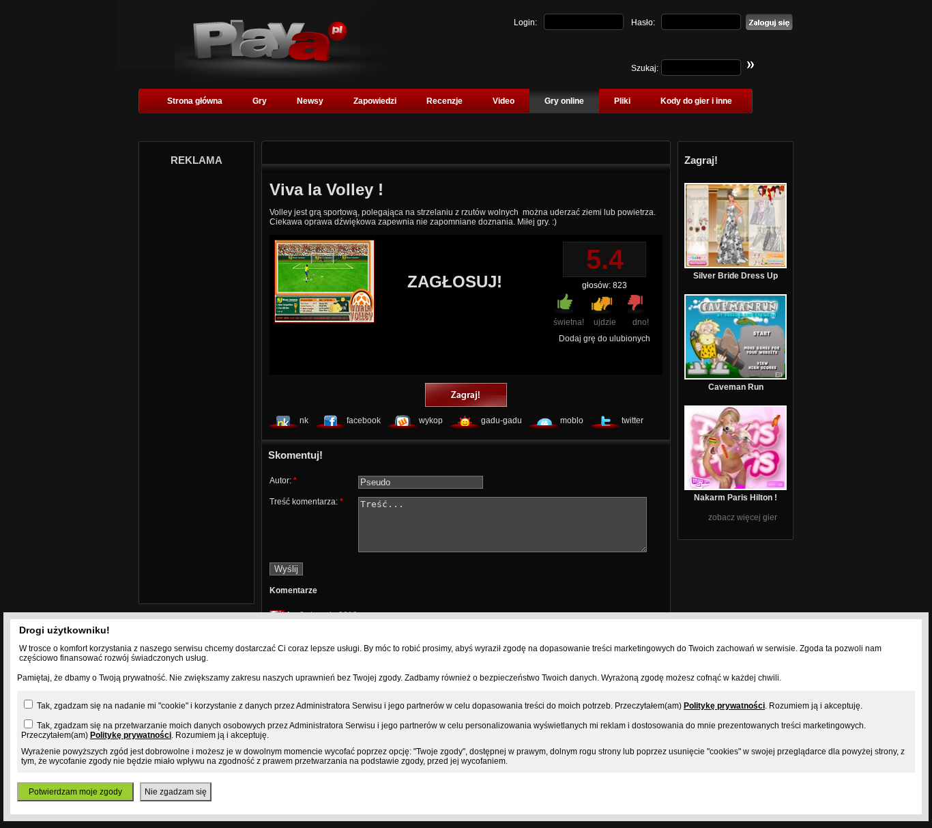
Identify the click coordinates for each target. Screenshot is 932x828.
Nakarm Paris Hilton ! (735, 497)
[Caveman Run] (735, 377)
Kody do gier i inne (696, 101)
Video (503, 101)
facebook (364, 420)
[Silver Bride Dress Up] (735, 265)
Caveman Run (735, 387)
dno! (640, 322)
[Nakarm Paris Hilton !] (735, 487)
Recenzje (444, 101)
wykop (431, 420)
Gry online (564, 101)
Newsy (310, 101)
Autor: (283, 480)
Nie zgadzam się (176, 792)
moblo (571, 420)
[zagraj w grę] (466, 396)
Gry (259, 101)
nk (304, 420)
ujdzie (605, 322)
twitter (632, 420)
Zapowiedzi (374, 101)
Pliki (622, 101)
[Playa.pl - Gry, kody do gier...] (282, 76)
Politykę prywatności (724, 706)
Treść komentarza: (306, 501)
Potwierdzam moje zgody (75, 792)
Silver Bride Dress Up (735, 276)
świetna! (568, 322)
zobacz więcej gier (742, 517)
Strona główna (194, 101)
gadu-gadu (501, 420)
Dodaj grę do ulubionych (604, 338)
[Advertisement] (196, 381)
